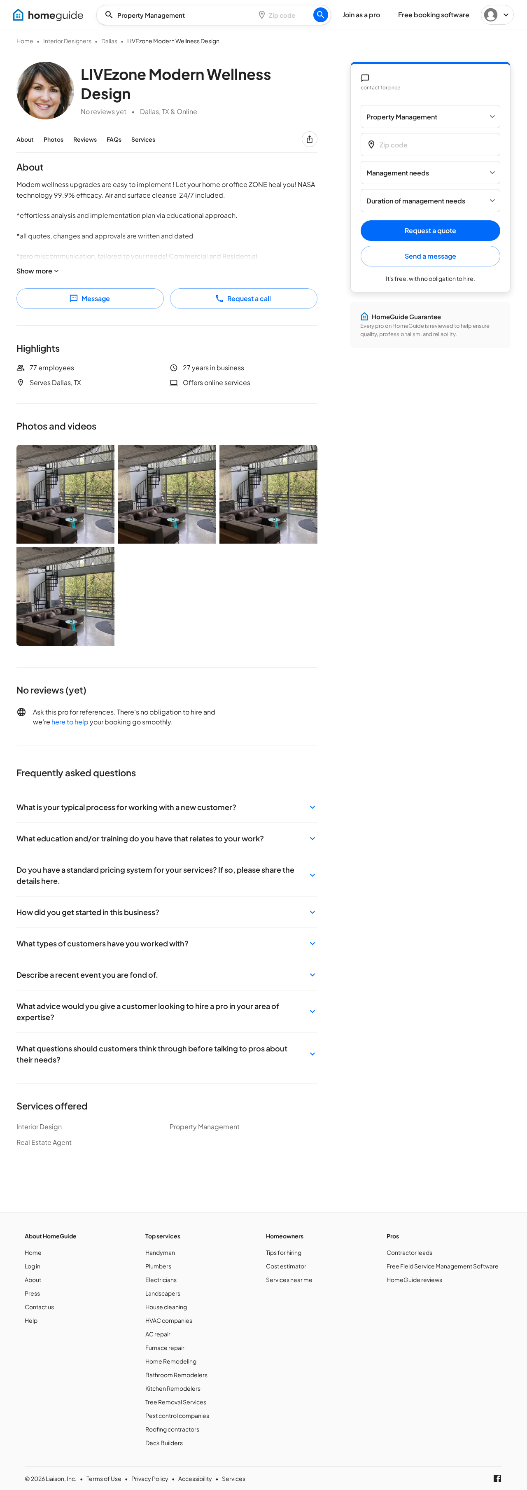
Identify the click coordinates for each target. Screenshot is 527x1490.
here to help (70, 721)
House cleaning (166, 1306)
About (25, 139)
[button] (166, 807)
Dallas (109, 40)
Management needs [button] (397, 172)
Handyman (160, 1252)
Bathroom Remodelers (176, 1374)
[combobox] (177, 15)
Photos (53, 139)
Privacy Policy (149, 1478)
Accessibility (195, 1478)
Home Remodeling (170, 1361)
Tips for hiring (283, 1252)
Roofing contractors (172, 1429)
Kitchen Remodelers (173, 1388)
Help (31, 1320)
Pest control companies (177, 1415)
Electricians (161, 1279)
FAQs (114, 139)
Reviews (85, 139)
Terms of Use (103, 1478)
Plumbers (158, 1266)
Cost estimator (286, 1266)
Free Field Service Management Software (443, 1266)
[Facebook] (497, 1478)
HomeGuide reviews (414, 1279)
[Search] (320, 14)
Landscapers (162, 1293)
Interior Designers (67, 40)
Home (24, 40)
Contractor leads (409, 1252)
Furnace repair (164, 1347)
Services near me (289, 1279)
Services (143, 139)
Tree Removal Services (175, 1402)
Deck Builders (164, 1442)
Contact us (39, 1306)
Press (32, 1293)
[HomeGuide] (48, 15)
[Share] (309, 139)
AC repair (157, 1334)
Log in (32, 1266)
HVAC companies (168, 1320)
